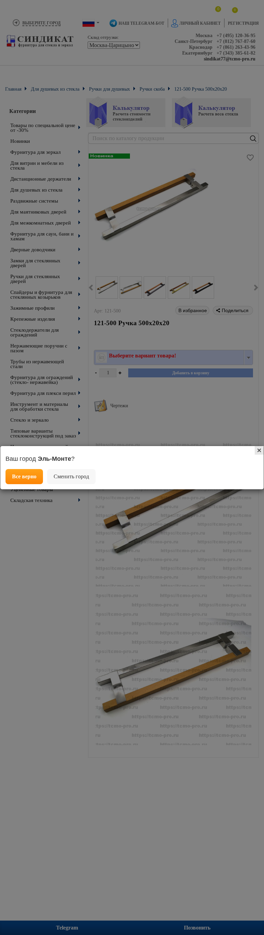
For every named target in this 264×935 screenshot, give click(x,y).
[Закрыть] (259, 450)
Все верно (24, 476)
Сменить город (71, 476)
